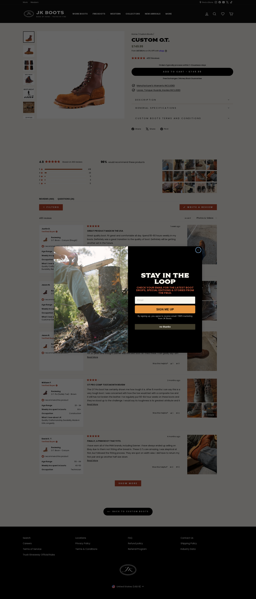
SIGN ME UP (165, 309)
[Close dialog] (198, 250)
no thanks (165, 326)
